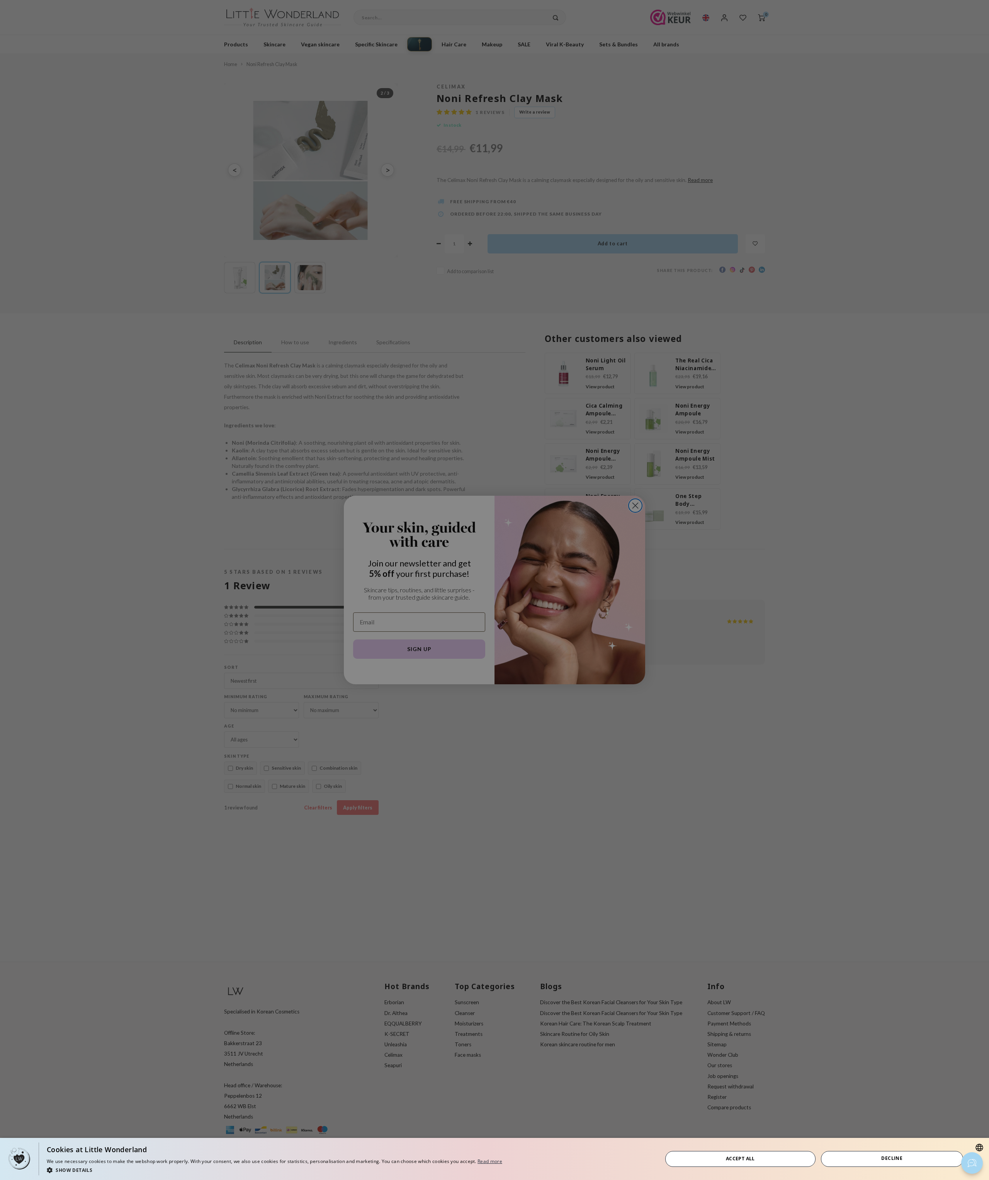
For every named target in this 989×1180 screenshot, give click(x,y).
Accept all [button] (740, 1158)
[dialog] (494, 1159)
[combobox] (979, 1147)
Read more (490, 1161)
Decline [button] (891, 1158)
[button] (274, 1169)
